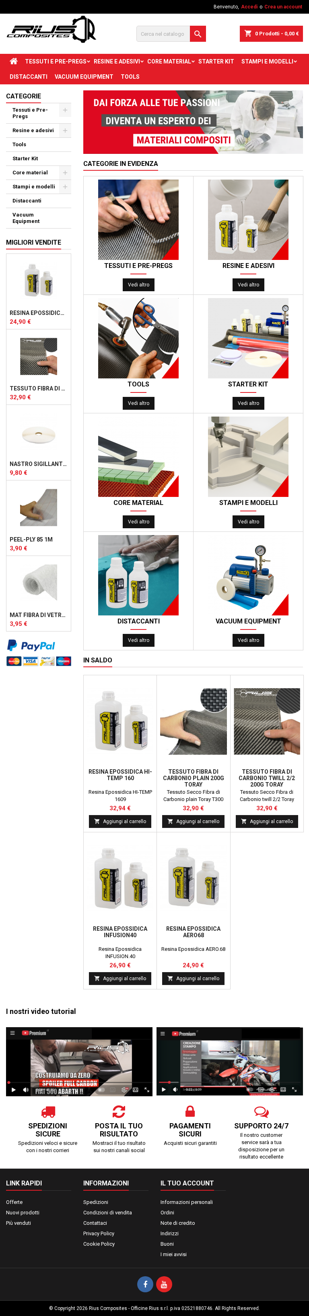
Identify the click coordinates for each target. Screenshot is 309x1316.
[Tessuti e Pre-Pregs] (138, 220)
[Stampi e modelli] (248, 457)
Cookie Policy (99, 1244)
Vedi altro (138, 285)
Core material (169, 61)
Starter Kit (216, 61)
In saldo (97, 660)
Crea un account (283, 7)
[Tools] (138, 338)
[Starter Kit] (248, 338)
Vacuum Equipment (84, 77)
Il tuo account (187, 1183)
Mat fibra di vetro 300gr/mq (39, 615)
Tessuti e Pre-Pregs (56, 61)
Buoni (167, 1244)
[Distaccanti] (138, 575)
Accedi (249, 7)
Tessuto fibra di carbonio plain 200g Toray (193, 778)
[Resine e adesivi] (248, 220)
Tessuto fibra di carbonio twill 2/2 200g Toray (39, 388)
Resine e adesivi (117, 61)
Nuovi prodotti (22, 1213)
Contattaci (95, 1223)
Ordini (167, 1213)
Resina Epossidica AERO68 (39, 313)
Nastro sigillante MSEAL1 (39, 464)
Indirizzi (170, 1233)
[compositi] (193, 122)
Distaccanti (28, 77)
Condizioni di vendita (107, 1213)
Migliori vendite (33, 242)
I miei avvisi (174, 1254)
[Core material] (138, 457)
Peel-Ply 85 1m (31, 539)
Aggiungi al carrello (120, 821)
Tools (130, 77)
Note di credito (178, 1223)
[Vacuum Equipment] (248, 575)
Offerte (14, 1202)
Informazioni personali (187, 1202)
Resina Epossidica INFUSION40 (120, 932)
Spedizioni (95, 1202)
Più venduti (18, 1223)
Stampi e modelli (267, 61)
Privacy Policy (98, 1233)
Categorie (23, 96)
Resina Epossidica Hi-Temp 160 (120, 774)
